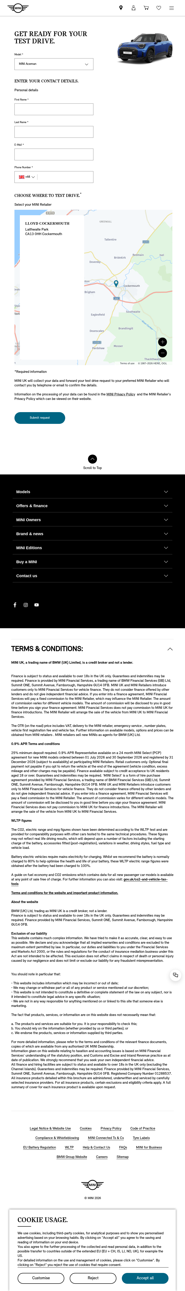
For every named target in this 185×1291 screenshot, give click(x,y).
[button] (162, 342)
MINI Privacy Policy (120, 394)
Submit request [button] (40, 418)
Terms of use (127, 363)
